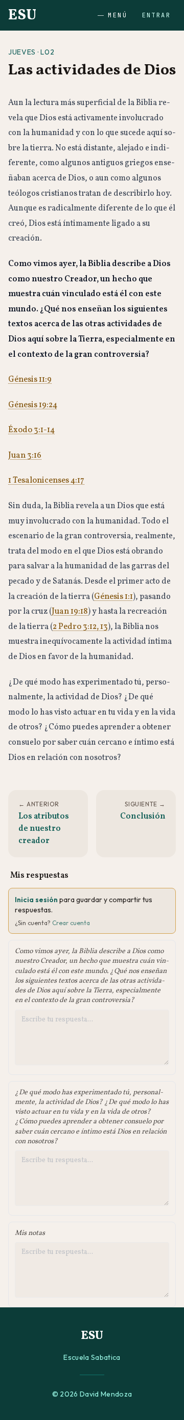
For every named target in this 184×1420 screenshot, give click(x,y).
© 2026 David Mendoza (92, 1394)
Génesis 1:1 (113, 596)
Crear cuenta (71, 923)
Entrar (156, 15)
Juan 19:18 (70, 611)
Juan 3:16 (24, 455)
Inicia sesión (36, 899)
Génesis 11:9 (30, 379)
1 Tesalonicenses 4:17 (46, 480)
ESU (22, 15)
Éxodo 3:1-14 (31, 430)
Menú (118, 15)
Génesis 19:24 (32, 405)
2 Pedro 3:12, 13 (80, 627)
